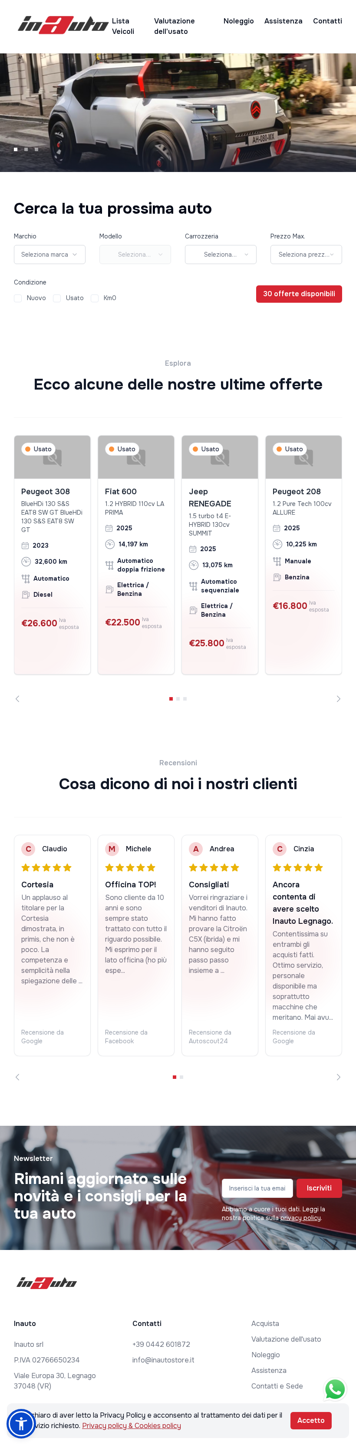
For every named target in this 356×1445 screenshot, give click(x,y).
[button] (21, 1423)
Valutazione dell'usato (174, 26)
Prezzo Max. (287, 236)
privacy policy (300, 1218)
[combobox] (50, 254)
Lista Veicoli (123, 26)
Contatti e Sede (277, 1386)
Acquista (265, 1323)
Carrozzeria (201, 236)
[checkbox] (18, 298)
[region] (178, 568)
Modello (110, 236)
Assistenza (283, 21)
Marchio (25, 236)
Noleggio (239, 21)
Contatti (327, 21)
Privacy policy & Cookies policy (131, 1425)
